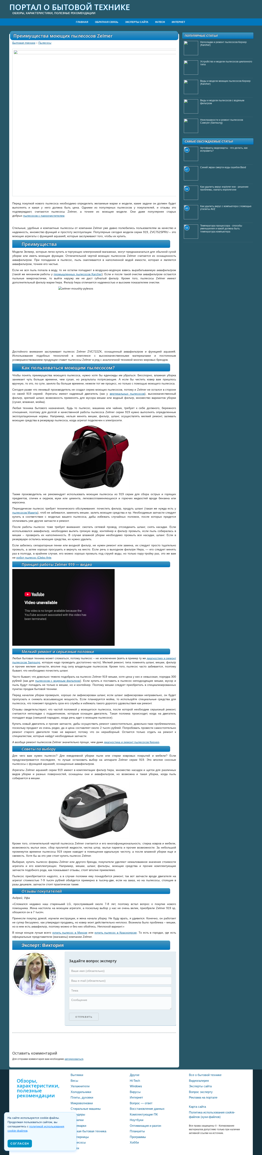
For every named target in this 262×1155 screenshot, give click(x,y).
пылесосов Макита (24, 512)
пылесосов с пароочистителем (43, 215)
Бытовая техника (23, 42)
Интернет (178, 22)
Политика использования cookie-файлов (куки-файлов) (212, 1114)
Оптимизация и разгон (145, 1125)
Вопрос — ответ (141, 1103)
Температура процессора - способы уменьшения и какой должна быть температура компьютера (221, 228)
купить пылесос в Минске (69, 932)
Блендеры (78, 1114)
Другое (134, 1075)
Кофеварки (78, 1125)
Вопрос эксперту (201, 1092)
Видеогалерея (199, 1080)
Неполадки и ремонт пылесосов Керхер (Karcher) (223, 43)
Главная (82, 22)
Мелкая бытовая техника (88, 1131)
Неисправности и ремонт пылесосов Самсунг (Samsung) (221, 121)
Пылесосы (44, 42)
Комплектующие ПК (144, 1114)
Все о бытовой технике (205, 1075)
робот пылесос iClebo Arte (33, 557)
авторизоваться (74, 1058)
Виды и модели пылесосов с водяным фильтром (222, 101)
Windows (136, 1086)
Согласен (19, 1143)
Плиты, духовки (82, 1097)
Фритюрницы (80, 1137)
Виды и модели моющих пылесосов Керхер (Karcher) (225, 82)
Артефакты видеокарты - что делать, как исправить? (223, 149)
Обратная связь (106, 22)
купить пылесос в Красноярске (116, 932)
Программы (138, 1137)
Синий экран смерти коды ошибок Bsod (223, 167)
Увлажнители (80, 1086)
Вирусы (135, 1092)
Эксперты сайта (136, 22)
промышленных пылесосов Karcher (78, 274)
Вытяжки (77, 1075)
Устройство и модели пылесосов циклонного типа (226, 63)
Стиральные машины (86, 1108)
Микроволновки (82, 1103)
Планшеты (137, 1131)
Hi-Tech (160, 22)
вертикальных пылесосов (127, 393)
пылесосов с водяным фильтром (57, 680)
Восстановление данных (147, 1108)
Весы (74, 1080)
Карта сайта (197, 1106)
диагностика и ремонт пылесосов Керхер (131, 742)
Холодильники (81, 1092)
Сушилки (77, 1120)
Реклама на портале (203, 1097)
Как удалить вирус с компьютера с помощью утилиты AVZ (225, 207)
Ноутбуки (136, 1120)
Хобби (134, 1142)
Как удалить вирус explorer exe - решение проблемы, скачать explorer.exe (224, 188)
